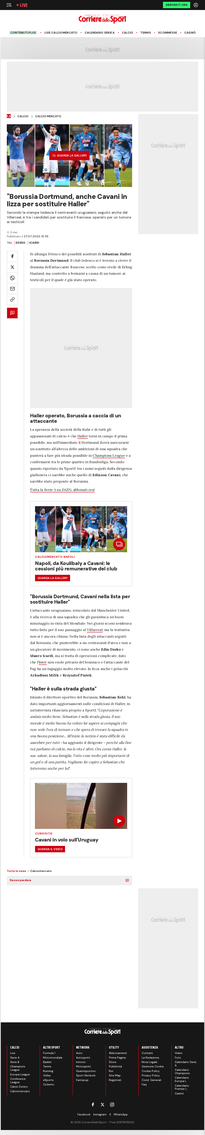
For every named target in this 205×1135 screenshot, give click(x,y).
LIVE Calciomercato (60, 32)
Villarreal (94, 629)
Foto (178, 1057)
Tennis (145, 32)
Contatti (147, 1053)
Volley (47, 1075)
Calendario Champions (182, 1071)
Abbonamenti (118, 1053)
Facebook (83, 1114)
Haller (82, 436)
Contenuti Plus (23, 32)
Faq (144, 1084)
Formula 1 (49, 1053)
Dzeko (20, 242)
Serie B (14, 1062)
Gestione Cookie (153, 1066)
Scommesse (167, 32)
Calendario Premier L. (182, 1087)
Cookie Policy (151, 1071)
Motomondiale (52, 1057)
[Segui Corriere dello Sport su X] (102, 1104)
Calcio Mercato (48, 116)
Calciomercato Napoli (55, 556)
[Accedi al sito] (196, 5)
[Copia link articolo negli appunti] (12, 299)
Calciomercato (20, 1091)
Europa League (20, 1074)
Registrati (115, 1080)
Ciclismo (48, 1084)
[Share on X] (12, 267)
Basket (47, 1062)
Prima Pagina (117, 1057)
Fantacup (82, 1080)
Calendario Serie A (100, 32)
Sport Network (85, 1075)
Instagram (100, 1114)
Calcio (127, 32)
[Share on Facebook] (12, 256)
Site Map (115, 1075)
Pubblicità (115, 1066)
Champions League (109, 455)
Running (48, 1071)
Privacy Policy (151, 1075)
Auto (79, 1053)
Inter (43, 662)
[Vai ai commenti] (12, 313)
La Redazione (150, 1057)
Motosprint (83, 1066)
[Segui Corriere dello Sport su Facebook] (92, 1104)
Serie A (14, 1057)
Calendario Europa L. (182, 1079)
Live (24, 5)
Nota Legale (149, 1062)
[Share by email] (12, 288)
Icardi (34, 242)
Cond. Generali (151, 1080)
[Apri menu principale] (9, 5)
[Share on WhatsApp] (12, 278)
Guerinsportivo (86, 1071)
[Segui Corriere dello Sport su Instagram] (112, 1104)
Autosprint (83, 1057)
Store (112, 1062)
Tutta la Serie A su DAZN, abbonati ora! (62, 489)
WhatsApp (121, 1114)
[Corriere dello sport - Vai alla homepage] (102, 19)
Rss (111, 1071)
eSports (48, 1080)
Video (178, 1053)
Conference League (18, 1080)
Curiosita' (44, 833)
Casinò (190, 32)
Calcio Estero (19, 1086)
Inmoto (81, 1062)
